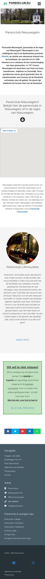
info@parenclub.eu (15, 506)
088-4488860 (13, 501)
